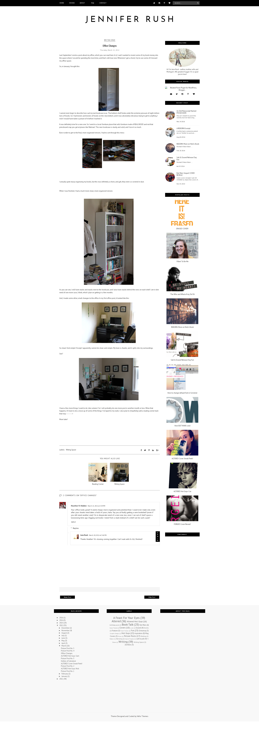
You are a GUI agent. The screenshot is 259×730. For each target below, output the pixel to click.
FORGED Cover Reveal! (182, 524)
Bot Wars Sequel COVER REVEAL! (186, 174)
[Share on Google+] (157, 450)
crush (131, 628)
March (64, 646)
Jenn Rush (84, 535)
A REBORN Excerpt (183, 128)
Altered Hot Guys (135, 621)
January (65, 676)
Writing (123, 642)
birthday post (114, 625)
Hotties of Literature (68, 661)
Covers (123, 627)
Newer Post (67, 597)
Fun (132, 630)
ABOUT (82, 3)
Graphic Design (114, 633)
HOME (62, 3)
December (66, 628)
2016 (61, 618)
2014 (61, 620)
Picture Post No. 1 (67, 671)
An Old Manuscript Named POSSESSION (186, 112)
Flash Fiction (124, 631)
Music (120, 636)
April (63, 643)
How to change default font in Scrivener (182, 393)
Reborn (112, 639)
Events (146, 628)
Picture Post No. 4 (67, 651)
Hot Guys (125, 633)
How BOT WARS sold (182, 426)
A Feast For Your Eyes (126, 618)
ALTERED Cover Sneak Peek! (182, 459)
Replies (76, 528)
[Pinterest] (164, 2)
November (66, 630)
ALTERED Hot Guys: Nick (70, 668)
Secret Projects (129, 639)
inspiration (138, 633)
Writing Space (109, 40)
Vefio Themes (142, 716)
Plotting (143, 636)
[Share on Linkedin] (153, 450)
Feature (115, 630)
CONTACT (103, 3)
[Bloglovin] (169, 2)
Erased (138, 628)
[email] (171, 94)
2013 (61, 623)
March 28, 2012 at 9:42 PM (98, 535)
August (64, 633)
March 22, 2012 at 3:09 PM (96, 506)
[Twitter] (154, 2)
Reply (73, 522)
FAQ (92, 3)
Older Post (151, 597)
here (111, 55)
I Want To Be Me (182, 261)
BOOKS (72, 3)
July (63, 635)
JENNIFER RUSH (130, 20)
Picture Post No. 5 (67, 648)
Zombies (128, 645)
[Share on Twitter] (145, 450)
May (63, 640)
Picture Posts (130, 636)
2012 (61, 625)
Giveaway (142, 630)
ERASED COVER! (182, 229)
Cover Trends (113, 628)
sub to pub (140, 639)
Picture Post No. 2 (67, 666)
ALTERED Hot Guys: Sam (70, 656)
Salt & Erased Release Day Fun (187, 158)
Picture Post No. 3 (67, 658)
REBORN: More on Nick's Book (188, 144)
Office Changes (66, 653)
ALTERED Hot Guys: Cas (182, 491)
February (65, 674)
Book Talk (127, 624)
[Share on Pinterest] (149, 450)
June (63, 638)
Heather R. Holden (79, 506)
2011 (61, 679)
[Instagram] (159, 2)
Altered (116, 621)
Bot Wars (143, 625)
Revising (119, 639)
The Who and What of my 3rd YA (182, 294)
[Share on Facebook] (141, 450)
